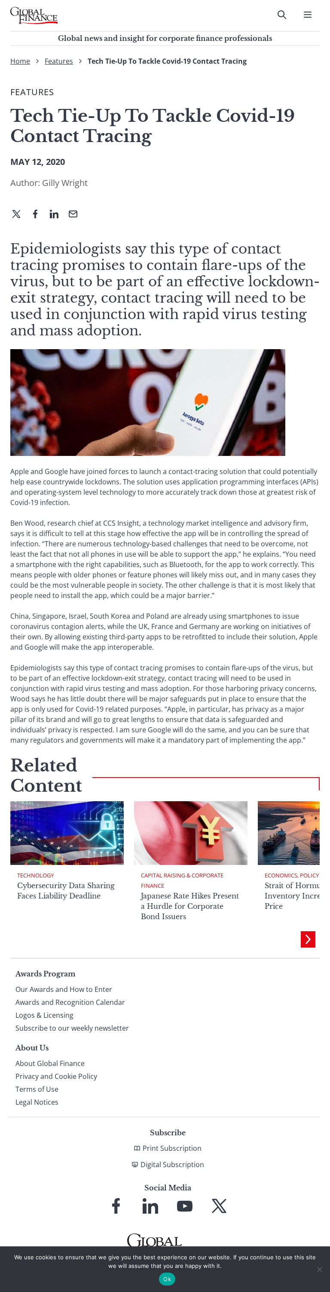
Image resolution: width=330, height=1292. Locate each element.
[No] (319, 1269)
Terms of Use (36, 1089)
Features (59, 61)
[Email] (76, 215)
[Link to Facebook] (116, 1206)
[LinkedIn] (57, 215)
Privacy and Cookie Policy (56, 1076)
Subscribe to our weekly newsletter (72, 1028)
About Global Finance (50, 1063)
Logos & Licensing (44, 1015)
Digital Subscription (172, 1164)
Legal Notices (36, 1102)
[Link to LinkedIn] (150, 1206)
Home (20, 61)
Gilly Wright (65, 183)
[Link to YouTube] (184, 1206)
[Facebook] (38, 215)
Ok (167, 1279)
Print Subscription (172, 1148)
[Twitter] (19, 215)
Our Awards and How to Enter (63, 989)
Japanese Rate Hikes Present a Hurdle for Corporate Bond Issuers (190, 906)
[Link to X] (219, 1206)
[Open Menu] (307, 14)
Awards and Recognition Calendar (70, 1002)
